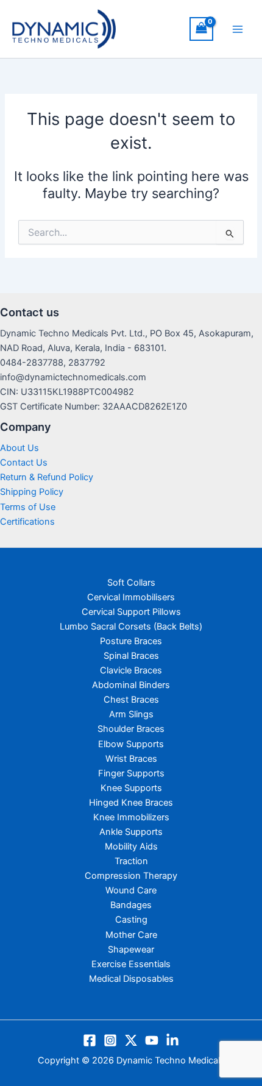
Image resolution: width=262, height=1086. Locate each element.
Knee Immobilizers (131, 817)
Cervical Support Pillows (131, 611)
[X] (131, 1040)
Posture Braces (131, 641)
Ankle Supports (131, 831)
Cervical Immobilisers (131, 597)
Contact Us (24, 462)
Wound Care (131, 890)
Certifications (27, 521)
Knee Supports (131, 788)
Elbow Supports (131, 744)
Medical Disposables (131, 978)
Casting (131, 919)
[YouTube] (151, 1040)
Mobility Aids (131, 846)
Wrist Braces (131, 758)
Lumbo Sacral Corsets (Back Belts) (131, 626)
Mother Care (131, 934)
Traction (131, 861)
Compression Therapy (131, 875)
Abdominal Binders (131, 685)
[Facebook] (89, 1040)
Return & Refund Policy (46, 477)
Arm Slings (131, 714)
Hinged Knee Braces (131, 802)
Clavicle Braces (131, 670)
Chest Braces (131, 699)
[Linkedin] (172, 1040)
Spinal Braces (131, 655)
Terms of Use (27, 507)
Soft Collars (131, 582)
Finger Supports (131, 773)
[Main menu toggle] (237, 28)
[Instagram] (110, 1040)
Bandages (131, 905)
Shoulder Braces (131, 728)
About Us (19, 447)
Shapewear (131, 949)
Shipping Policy (31, 491)
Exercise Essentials (131, 964)
